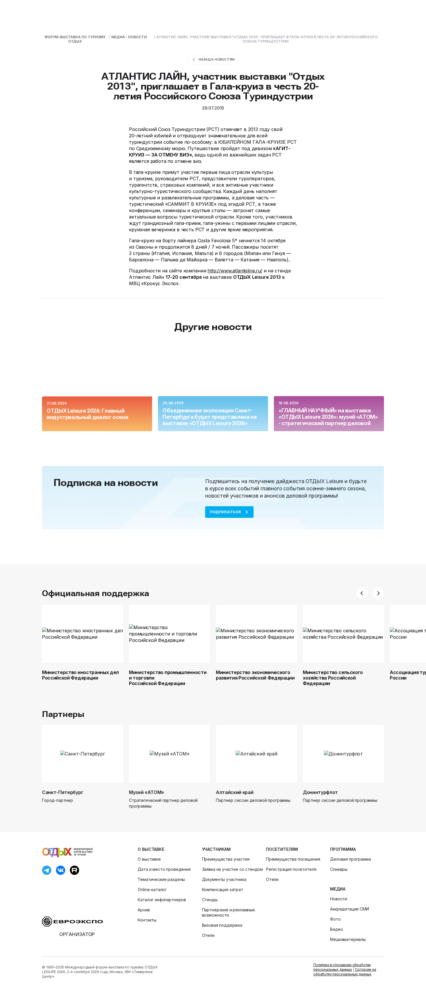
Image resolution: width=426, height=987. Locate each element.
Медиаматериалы (348, 939)
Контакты (147, 919)
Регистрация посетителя (291, 869)
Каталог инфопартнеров (162, 899)
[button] (362, 593)
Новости (338, 898)
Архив (144, 909)
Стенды (210, 899)
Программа (343, 849)
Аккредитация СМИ (349, 908)
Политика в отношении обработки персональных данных (342, 967)
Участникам (216, 849)
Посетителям (282, 849)
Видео (336, 929)
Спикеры (338, 869)
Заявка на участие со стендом (232, 869)
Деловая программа (350, 859)
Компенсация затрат (222, 889)
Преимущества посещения (293, 859)
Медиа (337, 888)
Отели (208, 935)
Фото (335, 919)
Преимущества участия (226, 859)
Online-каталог (152, 889)
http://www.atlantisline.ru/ (234, 271)
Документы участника (224, 879)
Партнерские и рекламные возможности (228, 912)
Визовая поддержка (222, 925)
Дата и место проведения (164, 869)
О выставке (151, 849)
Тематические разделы (161, 879)
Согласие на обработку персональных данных (344, 971)
